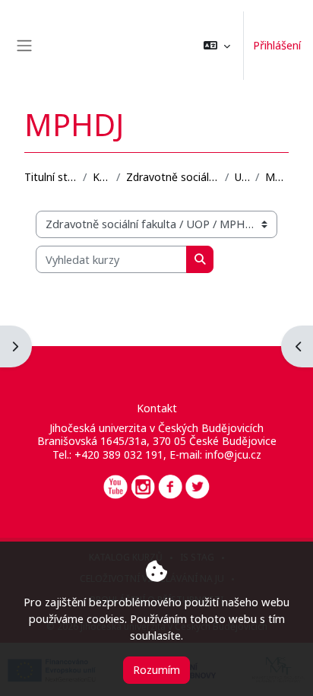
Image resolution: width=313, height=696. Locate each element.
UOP (241, 177)
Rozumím (156, 669)
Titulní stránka (50, 177)
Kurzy (101, 177)
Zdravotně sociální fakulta (172, 177)
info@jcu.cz (233, 454)
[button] (217, 45)
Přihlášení (277, 44)
